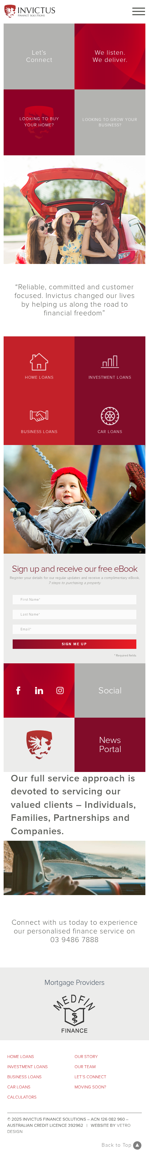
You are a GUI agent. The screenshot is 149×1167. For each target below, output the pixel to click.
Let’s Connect (90, 1077)
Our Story (86, 1056)
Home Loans (20, 1056)
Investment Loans (27, 1067)
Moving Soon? (90, 1087)
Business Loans (24, 1077)
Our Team (84, 1067)
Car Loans (18, 1087)
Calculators (22, 1097)
